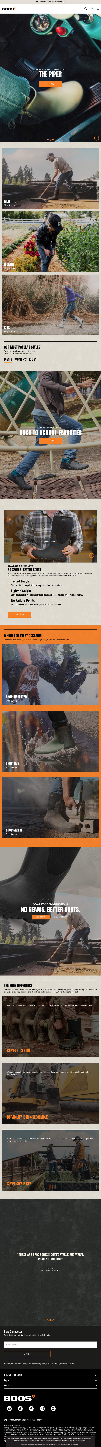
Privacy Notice (39, 1440)
